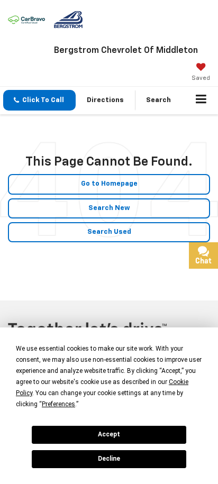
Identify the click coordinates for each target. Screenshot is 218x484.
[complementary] (186, 452)
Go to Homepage (109, 183)
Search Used (109, 232)
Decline (109, 458)
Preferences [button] (58, 404)
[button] (39, 100)
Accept (109, 434)
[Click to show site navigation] (201, 100)
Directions (105, 100)
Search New (109, 208)
